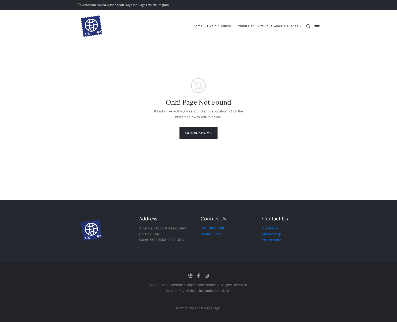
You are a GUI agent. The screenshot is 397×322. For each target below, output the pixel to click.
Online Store (271, 240)
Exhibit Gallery (219, 26)
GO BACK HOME (198, 133)
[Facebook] (198, 275)
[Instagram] (206, 275)
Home (198, 26)
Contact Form (211, 234)
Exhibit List (245, 26)
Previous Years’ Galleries (278, 26)
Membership (271, 234)
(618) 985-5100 (212, 228)
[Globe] (190, 275)
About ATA (270, 228)
